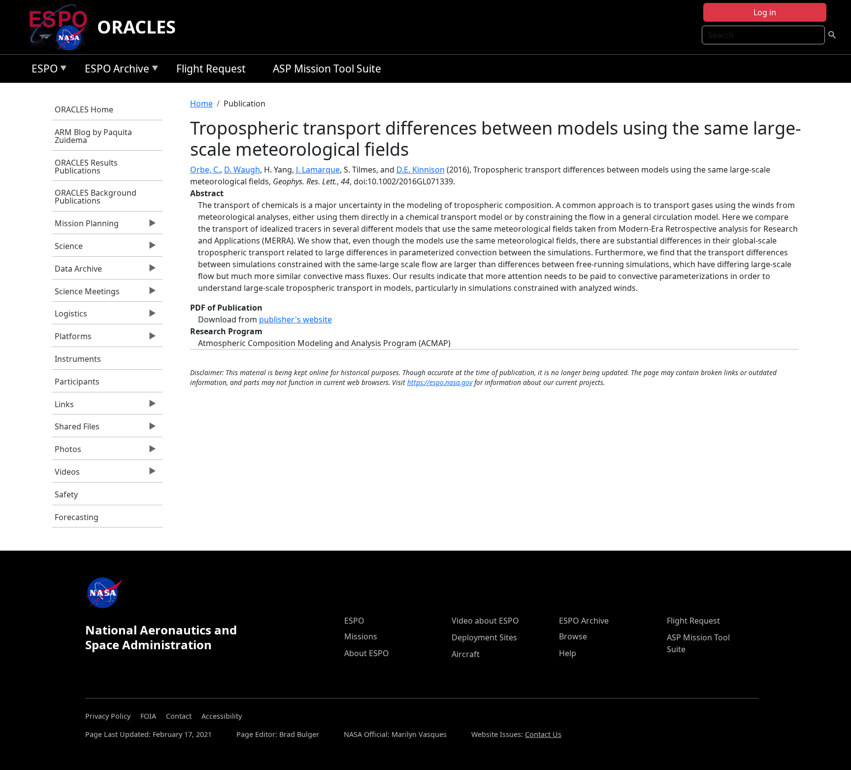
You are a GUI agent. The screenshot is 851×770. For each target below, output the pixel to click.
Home (201, 103)
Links (63, 407)
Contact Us (543, 734)
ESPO (42, 70)
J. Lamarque (318, 169)
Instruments (78, 358)
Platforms (72, 339)
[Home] (62, 27)
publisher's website (295, 319)
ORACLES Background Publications (95, 196)
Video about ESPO (485, 620)
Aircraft (466, 654)
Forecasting (76, 517)
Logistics (69, 316)
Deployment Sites (484, 637)
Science (67, 248)
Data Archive (77, 271)
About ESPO (366, 653)
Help (567, 653)
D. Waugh (242, 169)
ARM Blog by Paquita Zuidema (93, 136)
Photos (66, 451)
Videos (66, 474)
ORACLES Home (84, 109)
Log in (764, 12)
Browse (573, 636)
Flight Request (211, 68)
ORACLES (136, 27)
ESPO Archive (114, 70)
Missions (360, 636)
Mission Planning (85, 226)
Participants (77, 381)
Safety (66, 494)
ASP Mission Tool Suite (327, 68)
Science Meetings (86, 294)
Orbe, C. (205, 169)
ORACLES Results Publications (86, 166)
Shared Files (75, 429)
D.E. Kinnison (420, 169)
